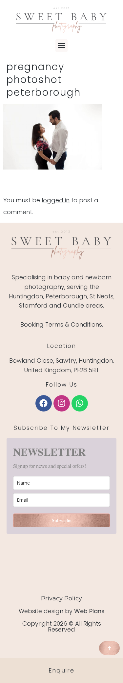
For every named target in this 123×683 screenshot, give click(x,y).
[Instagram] (61, 403)
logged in (56, 200)
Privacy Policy (61, 598)
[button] (61, 45)
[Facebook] (43, 403)
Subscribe (61, 520)
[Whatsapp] (80, 403)
